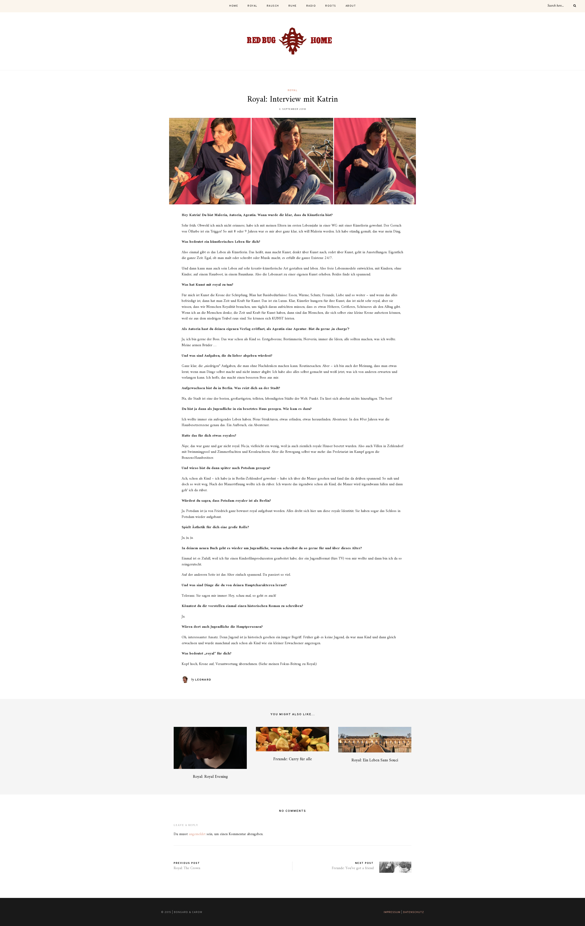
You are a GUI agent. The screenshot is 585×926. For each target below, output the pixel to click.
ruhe (292, 6)
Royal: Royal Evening (210, 776)
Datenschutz (413, 912)
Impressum (392, 912)
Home (233, 6)
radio (311, 6)
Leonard (203, 680)
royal (252, 6)
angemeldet (197, 834)
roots (330, 6)
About (351, 6)
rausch (273, 6)
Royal (293, 90)
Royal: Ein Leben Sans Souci (374, 760)
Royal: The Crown (187, 868)
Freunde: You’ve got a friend (353, 868)
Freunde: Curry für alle (292, 759)
